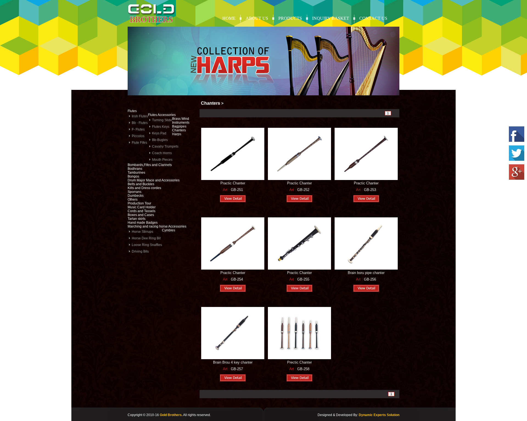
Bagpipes (179, 126)
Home (229, 18)
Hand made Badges (143, 223)
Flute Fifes (139, 143)
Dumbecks (136, 196)
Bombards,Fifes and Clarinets (150, 165)
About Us (257, 18)
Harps (176, 134)
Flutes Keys (160, 127)
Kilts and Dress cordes (144, 188)
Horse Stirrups (142, 232)
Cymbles (168, 230)
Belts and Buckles (141, 184)
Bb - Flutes (140, 123)
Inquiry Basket (330, 18)
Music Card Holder (142, 207)
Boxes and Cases (141, 215)
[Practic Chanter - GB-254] (233, 268)
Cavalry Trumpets (165, 146)
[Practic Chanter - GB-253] (366, 179)
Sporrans (134, 192)
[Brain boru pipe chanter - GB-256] (366, 268)
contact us (373, 18)
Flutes (132, 111)
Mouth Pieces (162, 160)
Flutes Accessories (162, 115)
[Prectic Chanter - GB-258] (299, 358)
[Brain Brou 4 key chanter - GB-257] (233, 358)
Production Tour (139, 203)
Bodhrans (135, 169)
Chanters (179, 130)
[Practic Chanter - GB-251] (233, 179)
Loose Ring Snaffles (147, 245)
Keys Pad (159, 133)
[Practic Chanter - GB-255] (299, 268)
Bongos (133, 176)
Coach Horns (162, 153)
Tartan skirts (136, 219)
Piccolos (138, 136)
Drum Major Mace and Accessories (154, 180)
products (290, 18)
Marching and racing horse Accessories (157, 226)
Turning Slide (162, 120)
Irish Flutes (140, 116)
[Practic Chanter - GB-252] (299, 179)
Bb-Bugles (160, 140)
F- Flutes (138, 129)
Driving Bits (140, 251)
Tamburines (136, 173)
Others (133, 199)
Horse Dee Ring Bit (146, 238)
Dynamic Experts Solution (379, 415)
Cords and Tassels (141, 211)
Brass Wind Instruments (180, 120)
